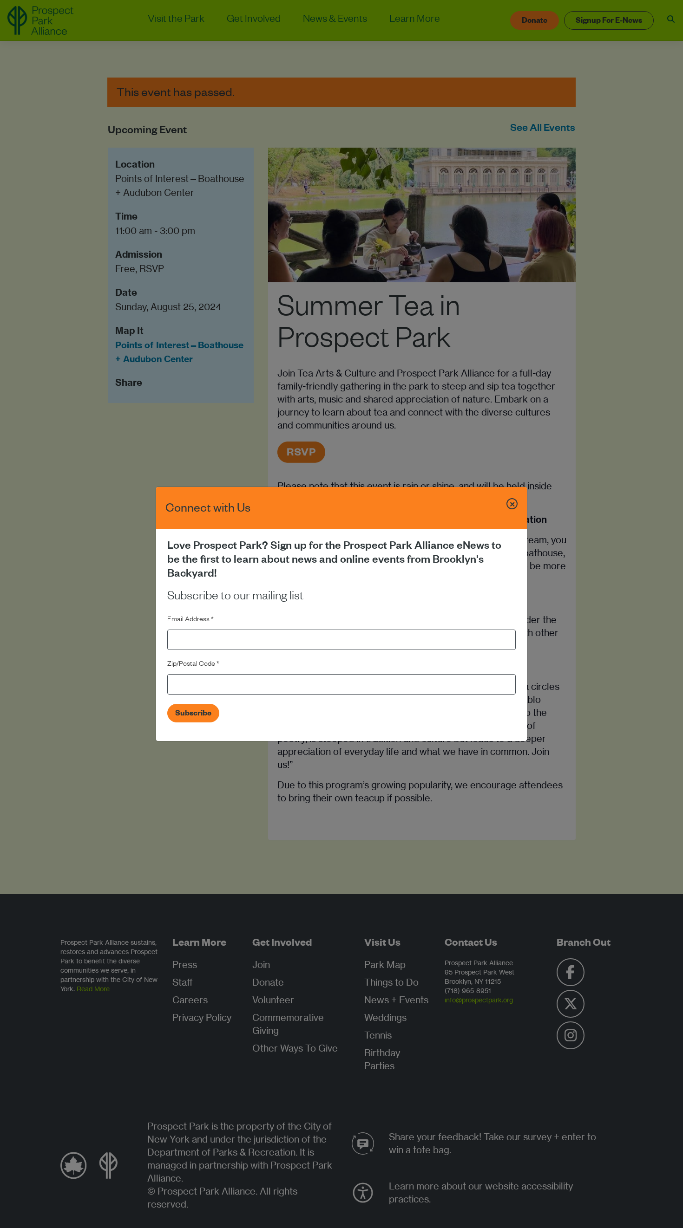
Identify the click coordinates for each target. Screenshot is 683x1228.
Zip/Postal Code (193, 665)
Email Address (190, 620)
